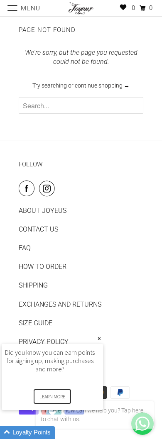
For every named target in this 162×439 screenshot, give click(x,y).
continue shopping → (102, 85)
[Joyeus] (81, 8)
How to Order (42, 267)
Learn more (52, 396)
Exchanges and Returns (60, 304)
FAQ (25, 248)
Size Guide (35, 323)
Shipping (33, 285)
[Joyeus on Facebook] (28, 188)
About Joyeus (42, 211)
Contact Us (38, 229)
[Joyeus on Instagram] (48, 188)
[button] (62, 432)
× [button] (99, 338)
